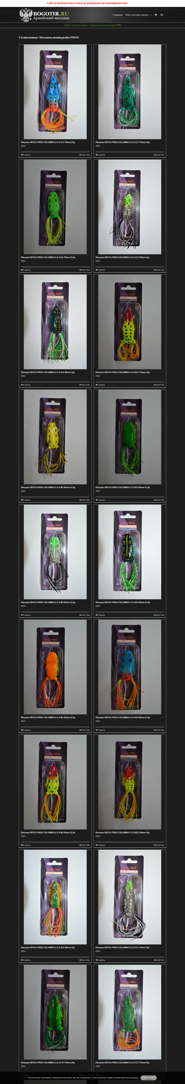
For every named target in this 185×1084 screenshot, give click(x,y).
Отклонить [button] (133, 3)
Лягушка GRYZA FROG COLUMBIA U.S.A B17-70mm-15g (123, 372)
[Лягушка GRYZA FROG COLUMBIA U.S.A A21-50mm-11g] (130, 207)
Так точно (148, 1078)
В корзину (26, 155)
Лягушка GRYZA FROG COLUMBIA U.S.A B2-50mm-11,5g (48, 487)
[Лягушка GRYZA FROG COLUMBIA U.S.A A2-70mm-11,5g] (55, 207)
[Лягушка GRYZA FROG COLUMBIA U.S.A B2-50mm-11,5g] (55, 437)
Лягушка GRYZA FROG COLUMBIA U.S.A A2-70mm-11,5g (48, 257)
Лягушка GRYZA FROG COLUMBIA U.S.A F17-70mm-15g (122, 947)
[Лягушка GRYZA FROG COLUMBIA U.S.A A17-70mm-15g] (55, 92)
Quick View (85, 155)
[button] (162, 14)
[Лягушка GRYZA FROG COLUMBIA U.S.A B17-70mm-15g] (130, 322)
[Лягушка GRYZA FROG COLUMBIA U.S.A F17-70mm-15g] (130, 897)
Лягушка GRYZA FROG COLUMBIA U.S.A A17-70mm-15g (48, 142)
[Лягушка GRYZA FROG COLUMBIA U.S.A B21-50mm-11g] (130, 782)
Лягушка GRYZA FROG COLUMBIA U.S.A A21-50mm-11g (122, 257)
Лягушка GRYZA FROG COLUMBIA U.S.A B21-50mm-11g (122, 832)
